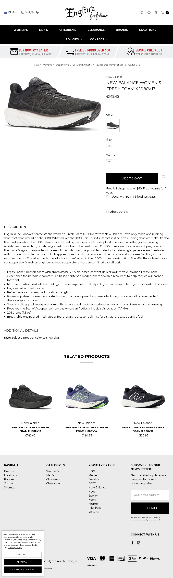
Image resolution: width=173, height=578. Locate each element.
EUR (11, 12)
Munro (93, 503)
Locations (148, 29)
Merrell (93, 475)
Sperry (93, 495)
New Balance (97, 487)
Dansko (94, 479)
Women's (21, 29)
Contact (97, 39)
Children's (68, 29)
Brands (122, 29)
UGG (92, 471)
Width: (110, 155)
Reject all (23, 562)
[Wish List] (149, 12)
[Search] (142, 12)
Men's (44, 29)
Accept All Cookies (22, 569)
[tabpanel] (30, 406)
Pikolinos (95, 507)
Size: (109, 139)
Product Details (117, 211)
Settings (23, 554)
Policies (73, 39)
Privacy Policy (15, 547)
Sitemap (9, 487)
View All (94, 511)
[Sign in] (156, 12)
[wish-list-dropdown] (163, 177)
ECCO (92, 483)
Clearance (96, 29)
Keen (92, 499)
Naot (92, 491)
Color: (110, 114)
